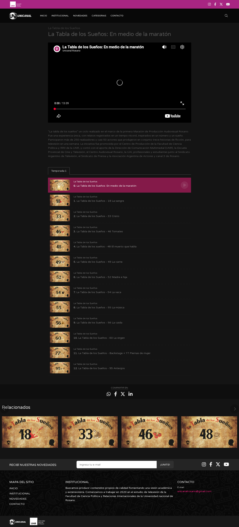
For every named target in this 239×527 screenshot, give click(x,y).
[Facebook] (215, 4)
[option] (30, 430)
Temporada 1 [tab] (58, 170)
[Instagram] (210, 4)
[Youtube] (227, 4)
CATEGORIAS (99, 15)
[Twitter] (221, 4)
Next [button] (234, 409)
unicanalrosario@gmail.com (194, 491)
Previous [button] (4, 409)
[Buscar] (227, 16)
